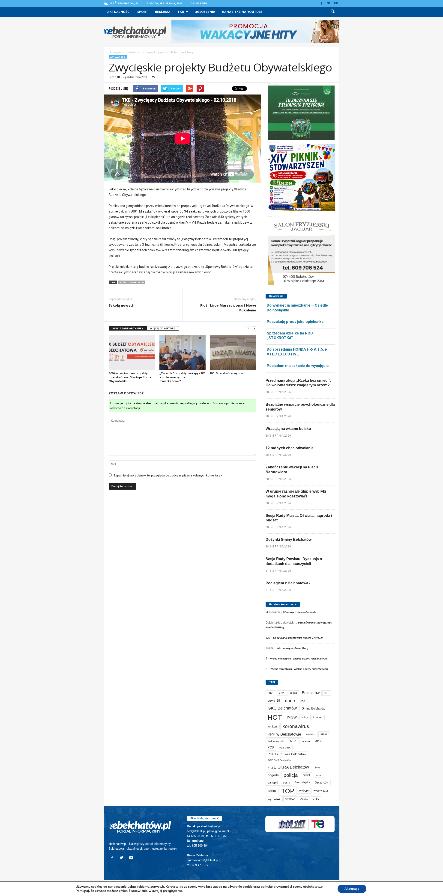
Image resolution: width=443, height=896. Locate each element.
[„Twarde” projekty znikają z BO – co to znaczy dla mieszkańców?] (182, 352)
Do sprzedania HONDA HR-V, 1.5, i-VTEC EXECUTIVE (297, 351)
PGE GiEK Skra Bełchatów (287, 754)
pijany (317, 767)
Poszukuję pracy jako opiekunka (295, 321)
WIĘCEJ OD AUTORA (163, 328)
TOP (287, 791)
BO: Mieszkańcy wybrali (227, 373)
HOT (275, 717)
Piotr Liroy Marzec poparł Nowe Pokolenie (228, 307)
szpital (272, 791)
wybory (304, 790)
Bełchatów (311, 693)
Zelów (304, 799)
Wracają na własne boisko (288, 429)
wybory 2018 (321, 790)
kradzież (311, 734)
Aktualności (118, 11)
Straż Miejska (302, 782)
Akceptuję (351, 889)
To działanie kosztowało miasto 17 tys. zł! (298, 637)
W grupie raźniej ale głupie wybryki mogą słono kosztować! (296, 493)
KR (118, 77)
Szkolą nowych (121, 305)
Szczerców (322, 782)
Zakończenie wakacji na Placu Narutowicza (292, 469)
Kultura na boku (276, 741)
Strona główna (116, 52)
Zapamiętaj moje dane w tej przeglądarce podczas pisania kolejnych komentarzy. (168, 475)
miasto (306, 741)
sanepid (273, 782)
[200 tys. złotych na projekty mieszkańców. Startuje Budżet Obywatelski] (132, 352)
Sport (142, 11)
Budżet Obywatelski (132, 282)
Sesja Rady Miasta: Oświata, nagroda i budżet (299, 518)
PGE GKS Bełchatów (279, 760)
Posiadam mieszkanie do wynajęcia (298, 365)
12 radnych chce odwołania (290, 448)
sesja (286, 782)
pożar (318, 775)
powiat (306, 775)
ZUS (316, 799)
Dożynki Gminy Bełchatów (288, 539)
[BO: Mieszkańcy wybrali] (233, 352)
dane (290, 700)
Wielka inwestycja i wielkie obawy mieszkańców (298, 658)
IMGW (292, 717)
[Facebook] (321, 3)
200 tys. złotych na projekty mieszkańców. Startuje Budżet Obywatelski (131, 377)
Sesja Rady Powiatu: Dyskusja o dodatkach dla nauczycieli (294, 561)
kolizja (305, 717)
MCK (293, 741)
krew (323, 734)
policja (291, 775)
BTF (326, 693)
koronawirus (295, 726)
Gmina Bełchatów (313, 708)
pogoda (273, 775)
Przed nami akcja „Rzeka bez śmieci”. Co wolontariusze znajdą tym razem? (298, 383)
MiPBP (318, 741)
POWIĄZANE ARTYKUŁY (127, 328)
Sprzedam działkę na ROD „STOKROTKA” (290, 335)
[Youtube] (336, 3)
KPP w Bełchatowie (284, 734)
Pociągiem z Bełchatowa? (288, 583)
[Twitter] (329, 3)
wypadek (274, 799)
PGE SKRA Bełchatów (288, 767)
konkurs (273, 726)
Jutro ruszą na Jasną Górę (292, 648)
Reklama (163, 11)
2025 (271, 693)
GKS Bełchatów (282, 708)
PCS (271, 747)
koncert (318, 717)
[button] (332, 12)
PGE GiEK (284, 747)
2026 (282, 693)
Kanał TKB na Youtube (242, 11)
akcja (293, 693)
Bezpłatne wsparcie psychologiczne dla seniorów (300, 406)
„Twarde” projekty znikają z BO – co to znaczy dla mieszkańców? (182, 377)
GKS (302, 700)
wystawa (290, 799)
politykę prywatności (276, 886)
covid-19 (274, 700)
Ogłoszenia (199, 3)
